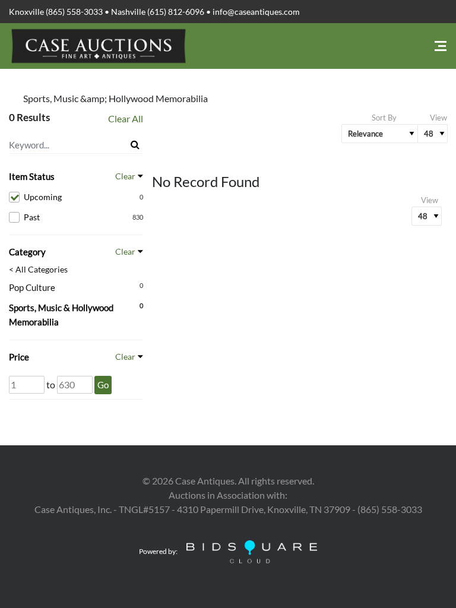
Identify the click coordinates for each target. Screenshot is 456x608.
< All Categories (38, 269)
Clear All (125, 118)
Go (103, 384)
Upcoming (83, 197)
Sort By (384, 117)
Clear (125, 176)
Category (27, 251)
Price (19, 357)
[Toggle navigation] (440, 46)
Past (83, 217)
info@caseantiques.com (256, 12)
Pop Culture (32, 287)
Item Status (32, 176)
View (438, 117)
